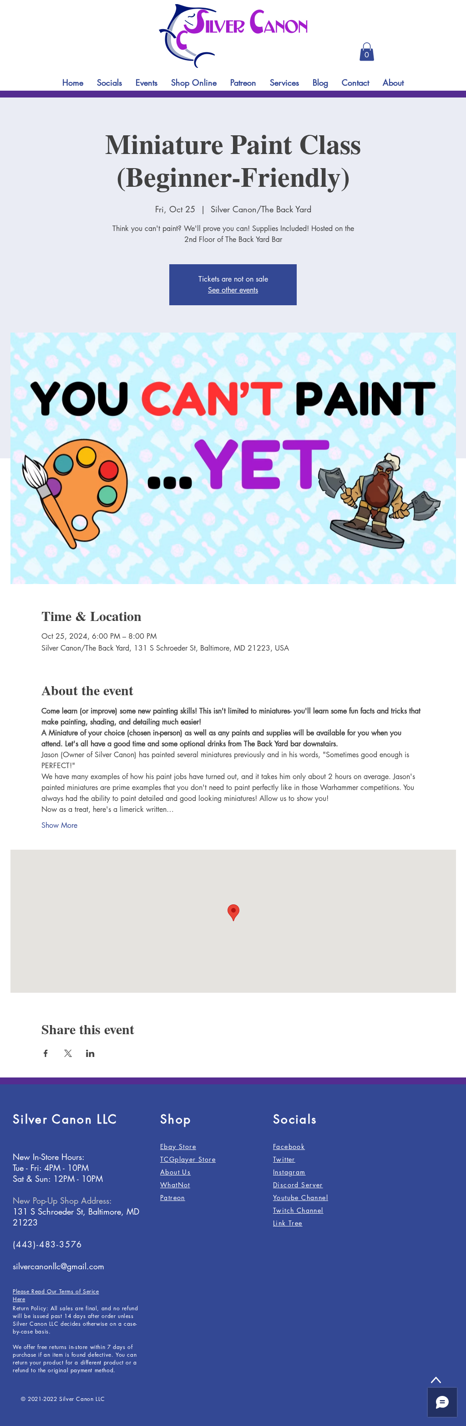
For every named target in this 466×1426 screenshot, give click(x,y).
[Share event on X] (68, 1053)
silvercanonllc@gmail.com (58, 1266)
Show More (59, 825)
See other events (233, 290)
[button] (367, 51)
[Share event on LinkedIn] (90, 1053)
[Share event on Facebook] (45, 1053)
